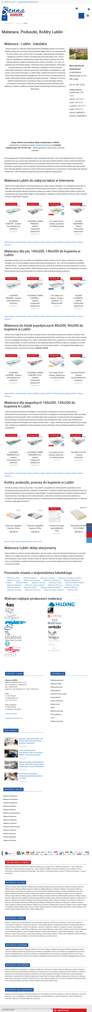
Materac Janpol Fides (38, 929)
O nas (52, 718)
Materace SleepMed (16, 945)
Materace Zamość (39, 583)
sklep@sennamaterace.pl (29, 2)
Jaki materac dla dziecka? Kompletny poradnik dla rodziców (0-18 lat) (31, 776)
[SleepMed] (11, 616)
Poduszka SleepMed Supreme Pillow (35, 527)
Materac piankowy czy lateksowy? (17, 867)
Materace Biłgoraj (30, 578)
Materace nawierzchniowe (11, 827)
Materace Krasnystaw (32, 580)
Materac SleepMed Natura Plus (43, 954)
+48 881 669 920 (9, 2)
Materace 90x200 (51, 994)
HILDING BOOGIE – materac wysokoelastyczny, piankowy (78, 376)
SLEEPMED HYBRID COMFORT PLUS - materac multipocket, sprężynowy (35, 378)
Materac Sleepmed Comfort (14, 949)
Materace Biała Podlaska (75, 583)
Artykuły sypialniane (9, 837)
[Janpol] (55, 616)
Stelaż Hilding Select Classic (24, 907)
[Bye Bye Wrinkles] (53, 644)
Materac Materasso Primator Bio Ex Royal (61, 974)
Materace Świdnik (72, 585)
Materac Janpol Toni (24, 927)
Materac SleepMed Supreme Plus (74, 956)
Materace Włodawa (14, 585)
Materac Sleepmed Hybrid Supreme (24, 951)
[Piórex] (15, 621)
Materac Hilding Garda (18, 905)
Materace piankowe (9, 809)
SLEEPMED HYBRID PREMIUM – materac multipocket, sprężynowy (35, 226)
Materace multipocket (10, 803)
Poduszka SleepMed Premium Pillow (13, 527)
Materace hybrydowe (10, 820)
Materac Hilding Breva (47, 902)
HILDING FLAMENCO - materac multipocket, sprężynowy (78, 301)
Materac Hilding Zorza (34, 905)
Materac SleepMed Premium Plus (72, 951)
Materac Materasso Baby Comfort (22, 980)
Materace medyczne (9, 830)
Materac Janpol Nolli (39, 925)
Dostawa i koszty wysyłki (58, 694)
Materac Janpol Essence (13, 936)
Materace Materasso (17, 965)
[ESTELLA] (10, 655)
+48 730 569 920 (11, 700)
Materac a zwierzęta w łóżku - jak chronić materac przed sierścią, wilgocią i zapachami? (31, 741)
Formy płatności (55, 697)
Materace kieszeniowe (10, 799)
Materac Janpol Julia (68, 927)
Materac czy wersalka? (68, 869)
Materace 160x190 (68, 996)
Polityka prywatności (57, 680)
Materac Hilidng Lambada (42, 896)
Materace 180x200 (18, 998)
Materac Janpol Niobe (54, 925)
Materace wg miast (56, 721)
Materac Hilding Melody (60, 896)
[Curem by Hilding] (50, 610)
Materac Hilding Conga (77, 896)
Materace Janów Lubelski (35, 585)
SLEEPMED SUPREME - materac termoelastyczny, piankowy (13, 376)
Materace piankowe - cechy (65, 867)
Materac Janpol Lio (53, 927)
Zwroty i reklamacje (56, 701)
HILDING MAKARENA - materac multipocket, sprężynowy (78, 226)
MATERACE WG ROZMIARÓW (19, 990)
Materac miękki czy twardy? (49, 869)
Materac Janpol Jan (75, 931)
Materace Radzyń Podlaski (50, 587)
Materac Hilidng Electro (24, 896)
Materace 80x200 (24, 994)
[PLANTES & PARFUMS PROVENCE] (54, 649)
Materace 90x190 (38, 994)
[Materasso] (54, 621)
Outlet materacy (55, 690)
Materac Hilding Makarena (44, 889)
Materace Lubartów (48, 578)
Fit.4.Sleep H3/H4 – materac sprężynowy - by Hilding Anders (57, 375)
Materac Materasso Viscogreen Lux (17, 969)
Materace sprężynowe (10, 796)
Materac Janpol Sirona (22, 929)
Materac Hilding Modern (13, 898)
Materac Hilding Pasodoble (48, 887)
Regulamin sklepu (56, 684)
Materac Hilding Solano (51, 905)
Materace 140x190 (39, 996)
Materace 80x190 (11, 994)
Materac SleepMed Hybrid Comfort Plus (68, 954)
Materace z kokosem (10, 823)
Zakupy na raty (55, 704)
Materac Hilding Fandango (67, 887)
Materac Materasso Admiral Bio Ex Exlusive (40, 976)
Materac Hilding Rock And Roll (30, 891)
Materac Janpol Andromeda (15, 922)
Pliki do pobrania (55, 714)
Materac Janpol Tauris (72, 929)
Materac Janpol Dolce (42, 931)
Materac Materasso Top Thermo (56, 978)
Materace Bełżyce (71, 587)
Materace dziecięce (9, 833)
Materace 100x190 (64, 994)
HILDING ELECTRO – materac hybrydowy (78, 455)
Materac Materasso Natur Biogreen (66, 972)
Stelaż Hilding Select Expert (20, 909)
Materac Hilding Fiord (61, 900)
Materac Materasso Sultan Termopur (72, 969)
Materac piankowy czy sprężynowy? (42, 867)
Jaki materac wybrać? (18, 862)
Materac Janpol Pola (12, 934)
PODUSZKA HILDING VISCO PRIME (78, 527)
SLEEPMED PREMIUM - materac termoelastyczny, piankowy (13, 299)
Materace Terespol (14, 590)
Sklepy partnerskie (56, 687)
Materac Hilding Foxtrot (48, 893)
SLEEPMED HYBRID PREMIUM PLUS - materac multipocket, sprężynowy (35, 457)
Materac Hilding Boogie (31, 898)
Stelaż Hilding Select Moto (62, 907)
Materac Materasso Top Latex (33, 978)
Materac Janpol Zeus (28, 934)
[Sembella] (55, 627)
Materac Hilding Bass (12, 900)
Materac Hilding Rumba (29, 887)
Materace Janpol (15, 918)
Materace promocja (56, 711)
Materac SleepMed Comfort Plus (49, 951)
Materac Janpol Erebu (51, 922)
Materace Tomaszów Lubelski (70, 578)
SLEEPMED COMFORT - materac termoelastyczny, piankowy (13, 225)
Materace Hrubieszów (52, 580)
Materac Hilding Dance (48, 898)
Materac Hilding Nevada (30, 902)
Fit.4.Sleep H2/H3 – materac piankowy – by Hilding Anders (57, 455)
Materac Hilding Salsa (13, 887)
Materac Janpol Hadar (55, 929)
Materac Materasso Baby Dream (46, 980)
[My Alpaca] (53, 633)
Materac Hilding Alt (63, 898)
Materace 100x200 (78, 994)
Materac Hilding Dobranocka (72, 891)
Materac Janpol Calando (25, 931)
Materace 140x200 (54, 996)
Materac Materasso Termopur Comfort (44, 969)
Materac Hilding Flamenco (24, 889)
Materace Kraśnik (13, 587)
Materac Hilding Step (32, 893)
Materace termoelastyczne (11, 813)
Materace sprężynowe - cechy (28, 869)
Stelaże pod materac (9, 840)
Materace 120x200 (25, 996)
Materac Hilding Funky (28, 900)
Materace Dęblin (22, 583)
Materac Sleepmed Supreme (55, 949)
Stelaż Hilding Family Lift (43, 907)
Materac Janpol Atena (68, 922)
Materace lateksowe (9, 816)
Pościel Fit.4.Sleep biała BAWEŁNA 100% (57, 528)
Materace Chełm (55, 583)
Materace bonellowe (9, 806)
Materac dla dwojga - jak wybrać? (33, 871)
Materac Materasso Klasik (14, 972)
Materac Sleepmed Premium (35, 949)
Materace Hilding (15, 882)
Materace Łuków (13, 578)
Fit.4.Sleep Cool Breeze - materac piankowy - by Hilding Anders (56, 299)
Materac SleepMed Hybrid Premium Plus (19, 956)
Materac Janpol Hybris (59, 931)
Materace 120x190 (11, 996)
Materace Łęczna (13, 580)
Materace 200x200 (32, 998)
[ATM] (9, 610)
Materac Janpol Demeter (34, 922)
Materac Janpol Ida (59, 934)
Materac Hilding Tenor (78, 898)
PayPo (52, 707)
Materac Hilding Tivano (68, 905)
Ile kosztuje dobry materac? (55, 871)
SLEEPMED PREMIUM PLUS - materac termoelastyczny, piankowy (13, 457)
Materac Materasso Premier (36, 974)
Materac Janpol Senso (31, 936)
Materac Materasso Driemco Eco (67, 976)
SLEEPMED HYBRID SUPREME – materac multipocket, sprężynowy (35, 301)
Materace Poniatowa (33, 590)
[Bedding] (8, 627)
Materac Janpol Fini (39, 927)
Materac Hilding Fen (77, 900)
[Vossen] (53, 638)
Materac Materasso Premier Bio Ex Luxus (38, 972)
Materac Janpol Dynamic (48, 936)
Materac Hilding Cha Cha (66, 893)
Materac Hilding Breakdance (52, 891)
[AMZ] (9, 605)
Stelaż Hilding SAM (36, 909)
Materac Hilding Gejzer (45, 900)
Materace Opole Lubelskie (54, 590)
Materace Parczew (55, 585)
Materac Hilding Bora (63, 902)
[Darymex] (12, 649)
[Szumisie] (7, 644)
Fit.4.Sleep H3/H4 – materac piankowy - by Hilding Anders (57, 223)
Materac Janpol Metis (43, 934)
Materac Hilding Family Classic (65, 889)
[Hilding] (62, 605)
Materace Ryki (73, 590)
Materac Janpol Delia (71, 925)
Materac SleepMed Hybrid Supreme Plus (48, 956)
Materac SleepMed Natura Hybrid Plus (18, 954)
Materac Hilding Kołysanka (14, 893)
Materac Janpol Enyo (23, 925)
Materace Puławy (30, 587)
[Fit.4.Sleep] (7, 633)
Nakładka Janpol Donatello (76, 934)
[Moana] (13, 638)
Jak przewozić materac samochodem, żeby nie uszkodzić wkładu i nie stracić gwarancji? (31, 752)
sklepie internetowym (43, 145)
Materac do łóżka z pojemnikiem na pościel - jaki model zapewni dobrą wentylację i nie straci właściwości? (31, 764)
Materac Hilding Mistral (13, 902)
